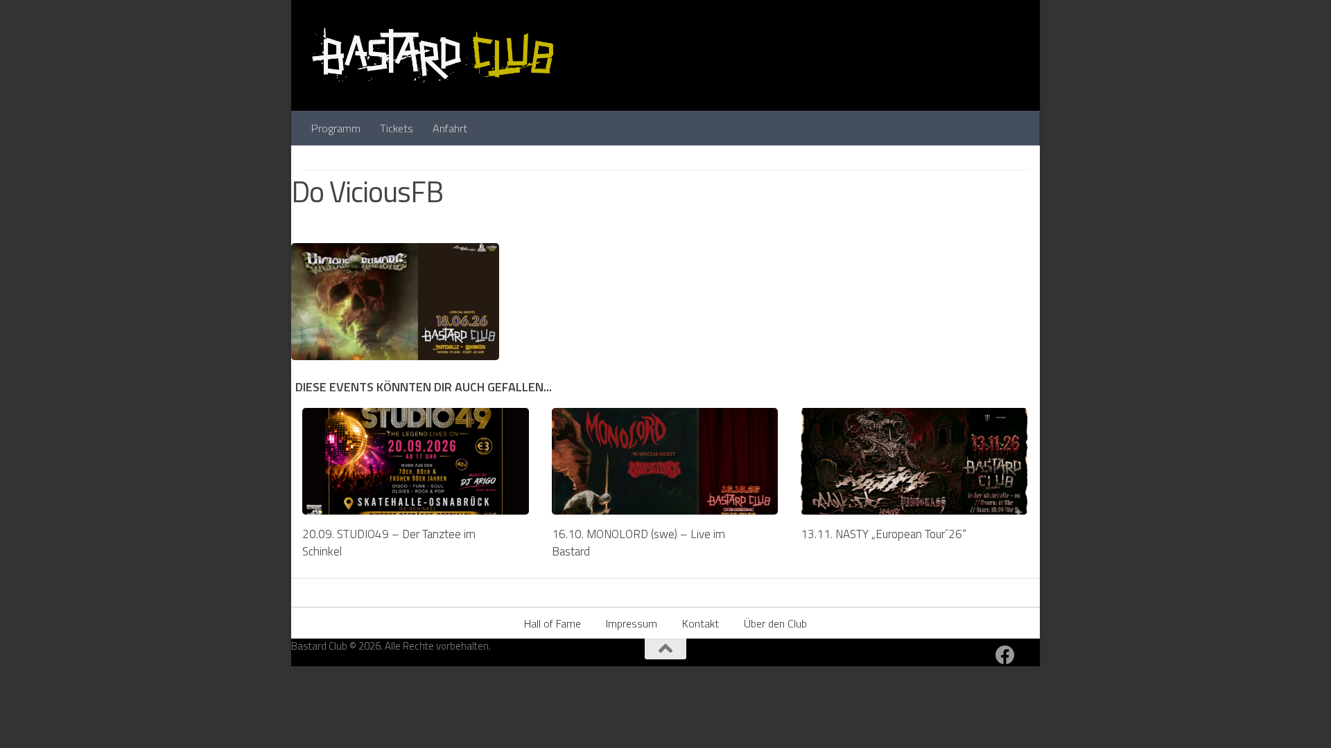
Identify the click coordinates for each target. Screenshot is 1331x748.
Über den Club (775, 623)
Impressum (631, 623)
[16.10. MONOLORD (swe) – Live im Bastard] (665, 461)
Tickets (396, 128)
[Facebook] (1005, 655)
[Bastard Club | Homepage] (432, 55)
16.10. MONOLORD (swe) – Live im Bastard (638, 543)
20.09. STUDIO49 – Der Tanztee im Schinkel (389, 543)
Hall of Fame (552, 623)
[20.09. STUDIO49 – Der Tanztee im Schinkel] (415, 461)
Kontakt (700, 623)
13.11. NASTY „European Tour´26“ (883, 534)
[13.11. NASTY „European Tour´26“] (914, 461)
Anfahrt (450, 128)
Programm (335, 128)
